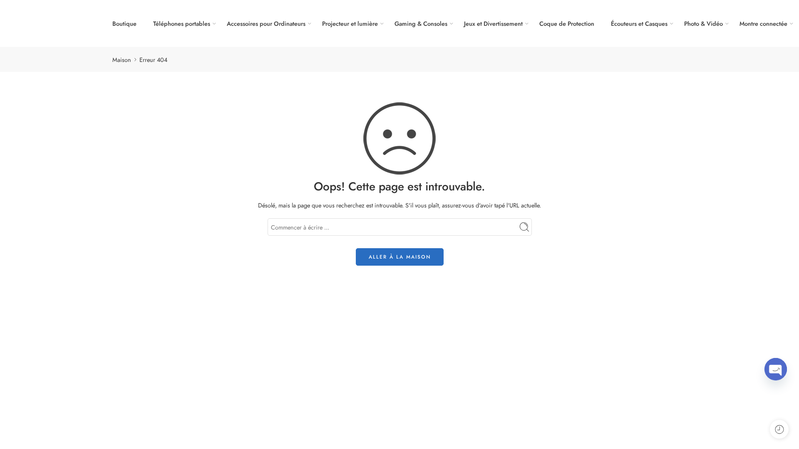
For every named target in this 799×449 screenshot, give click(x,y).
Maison (121, 59)
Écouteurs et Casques (639, 23)
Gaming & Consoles (421, 23)
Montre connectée (763, 23)
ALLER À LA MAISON (400, 257)
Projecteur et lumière (350, 23)
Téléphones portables (181, 23)
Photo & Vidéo (703, 23)
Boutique (124, 23)
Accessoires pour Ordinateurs (266, 23)
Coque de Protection (566, 23)
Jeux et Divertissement (493, 23)
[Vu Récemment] (779, 429)
